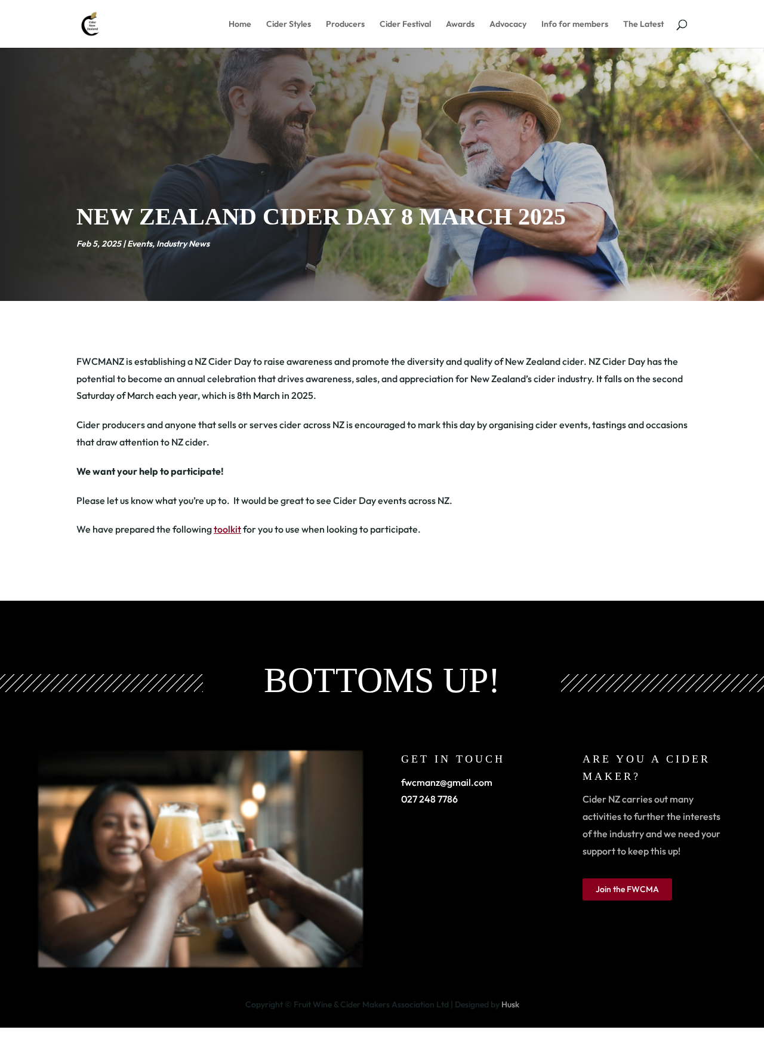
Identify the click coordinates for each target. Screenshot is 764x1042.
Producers (345, 24)
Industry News (183, 243)
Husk (510, 1004)
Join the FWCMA (627, 889)
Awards (460, 24)
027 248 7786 (429, 799)
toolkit (227, 529)
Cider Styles (288, 24)
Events (139, 243)
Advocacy (507, 24)
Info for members (574, 24)
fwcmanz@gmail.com (446, 782)
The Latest (643, 24)
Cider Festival (405, 24)
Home (240, 24)
